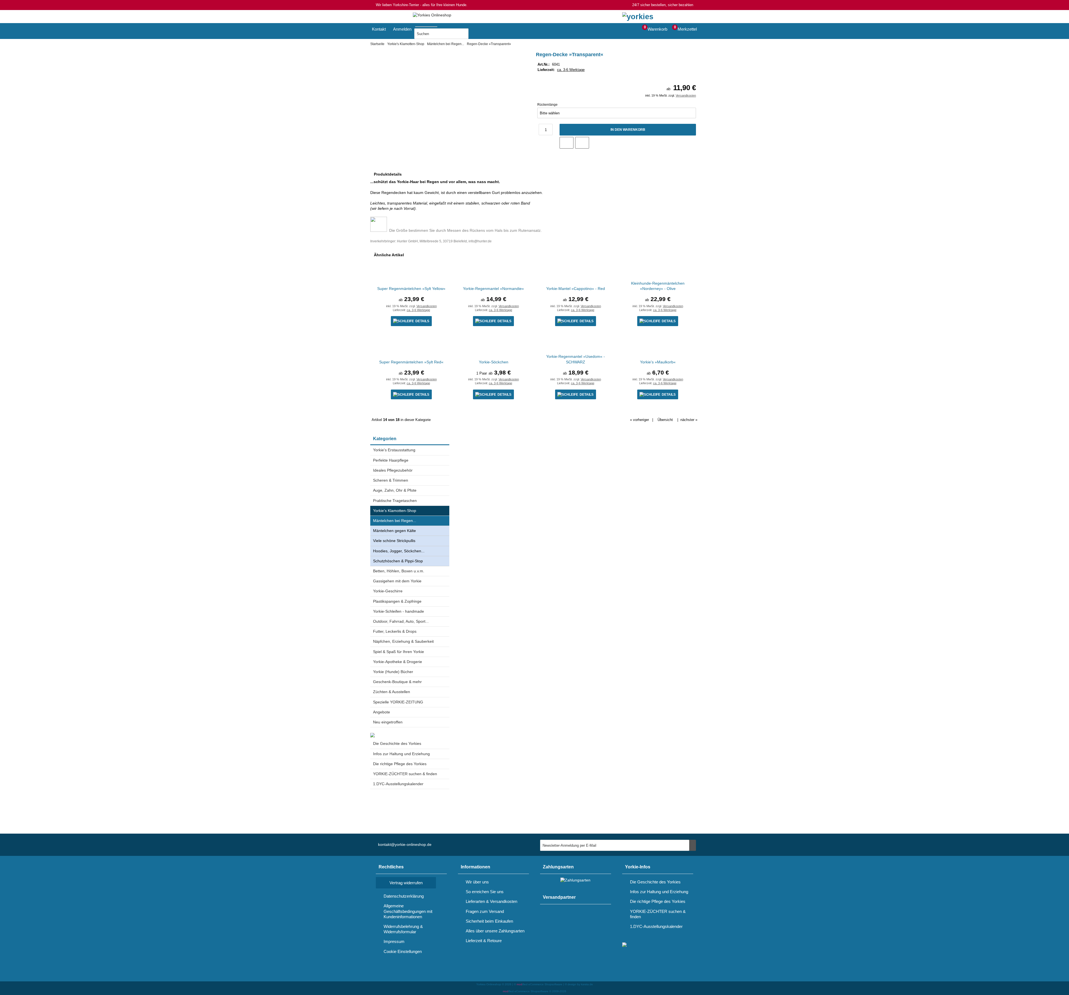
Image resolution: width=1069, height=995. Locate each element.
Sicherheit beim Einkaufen (489, 921)
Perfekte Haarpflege (390, 460)
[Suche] (439, 25)
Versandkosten (686, 95)
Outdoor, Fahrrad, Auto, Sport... (401, 621)
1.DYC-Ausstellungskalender (398, 784)
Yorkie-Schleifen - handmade (398, 611)
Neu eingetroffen (388, 722)
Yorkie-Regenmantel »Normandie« (493, 288)
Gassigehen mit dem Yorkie (397, 581)
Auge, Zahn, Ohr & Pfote (394, 490)
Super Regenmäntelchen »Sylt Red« (411, 362)
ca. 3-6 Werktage (571, 70)
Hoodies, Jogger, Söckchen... (399, 551)
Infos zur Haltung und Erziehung (401, 754)
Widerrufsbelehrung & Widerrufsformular (403, 929)
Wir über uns (477, 882)
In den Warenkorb (628, 129)
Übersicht (665, 420)
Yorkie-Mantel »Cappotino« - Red (575, 288)
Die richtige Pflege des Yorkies (399, 764)
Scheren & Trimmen (390, 480)
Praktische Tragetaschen (395, 500)
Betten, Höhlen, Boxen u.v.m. (398, 571)
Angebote (381, 712)
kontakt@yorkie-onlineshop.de (404, 844)
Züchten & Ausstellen (391, 691)
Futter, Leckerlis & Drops (394, 631)
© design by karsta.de (579, 984)
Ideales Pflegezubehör (393, 470)
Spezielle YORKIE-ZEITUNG (398, 702)
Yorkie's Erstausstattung (394, 450)
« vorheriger (639, 420)
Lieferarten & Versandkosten (491, 901)
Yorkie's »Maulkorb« (658, 362)
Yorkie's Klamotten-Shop (394, 510)
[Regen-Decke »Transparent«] (444, 57)
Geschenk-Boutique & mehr (397, 681)
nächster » (688, 420)
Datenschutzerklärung (404, 896)
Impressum (394, 941)
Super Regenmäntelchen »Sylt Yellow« (411, 288)
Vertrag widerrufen (406, 882)
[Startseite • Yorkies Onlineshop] (432, 15)
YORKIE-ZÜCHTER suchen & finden (405, 774)
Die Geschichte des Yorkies (397, 743)
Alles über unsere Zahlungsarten (495, 930)
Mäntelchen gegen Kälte (394, 530)
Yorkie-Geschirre (388, 591)
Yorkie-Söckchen (493, 362)
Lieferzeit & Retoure (484, 940)
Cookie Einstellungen (403, 951)
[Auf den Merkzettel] (566, 143)
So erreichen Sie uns (485, 891)
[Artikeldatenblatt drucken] (582, 143)
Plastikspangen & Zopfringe (397, 601)
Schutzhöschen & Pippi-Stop (398, 561)
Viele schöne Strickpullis (394, 540)
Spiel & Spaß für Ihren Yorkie (398, 651)
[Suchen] (475, 33)
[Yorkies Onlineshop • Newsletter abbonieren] (692, 845)
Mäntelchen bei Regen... (394, 520)
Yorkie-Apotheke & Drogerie (397, 661)
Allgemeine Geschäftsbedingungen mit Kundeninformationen (408, 911)
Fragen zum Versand (485, 911)
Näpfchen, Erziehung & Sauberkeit (403, 641)
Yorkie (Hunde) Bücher (393, 671)
